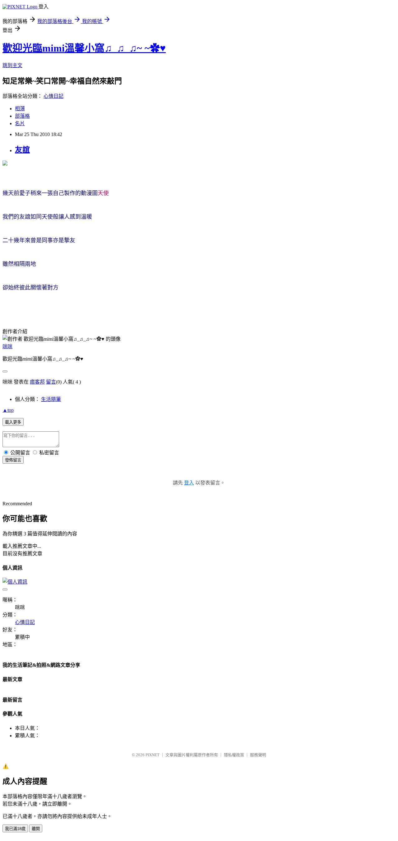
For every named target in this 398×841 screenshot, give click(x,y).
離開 (36, 828)
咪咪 (7, 346)
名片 (20, 123)
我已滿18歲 (15, 828)
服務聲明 (258, 754)
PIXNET (153, 754)
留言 (51, 381)
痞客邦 (37, 381)
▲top (8, 410)
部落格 (22, 116)
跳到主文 (12, 65)
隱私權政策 (234, 754)
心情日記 (53, 96)
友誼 (22, 150)
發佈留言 (13, 460)
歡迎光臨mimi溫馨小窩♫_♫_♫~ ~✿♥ (84, 48)
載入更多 (13, 422)
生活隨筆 (51, 399)
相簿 (20, 108)
